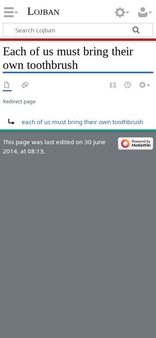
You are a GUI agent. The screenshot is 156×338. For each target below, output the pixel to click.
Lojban (43, 11)
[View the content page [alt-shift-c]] (7, 85)
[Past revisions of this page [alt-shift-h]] (128, 85)
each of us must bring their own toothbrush (82, 122)
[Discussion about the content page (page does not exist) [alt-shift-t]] (25, 85)
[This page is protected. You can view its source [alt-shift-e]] (113, 85)
